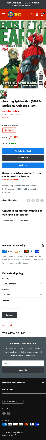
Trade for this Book (23, 151)
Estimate (10, 315)
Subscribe (23, 370)
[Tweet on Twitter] (37, 200)
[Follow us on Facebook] (4, 413)
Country (5, 279)
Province (5, 290)
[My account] (37, 14)
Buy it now (23, 165)
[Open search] (32, 14)
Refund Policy (7, 325)
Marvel (5, 118)
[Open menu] (3, 14)
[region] (23, 54)
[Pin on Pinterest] (33, 200)
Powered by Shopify (9, 435)
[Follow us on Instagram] (8, 413)
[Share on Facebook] (28, 200)
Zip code (5, 301)
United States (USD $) (11, 402)
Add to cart (23, 158)
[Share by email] (42, 200)
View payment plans (10, 179)
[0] (41, 14)
